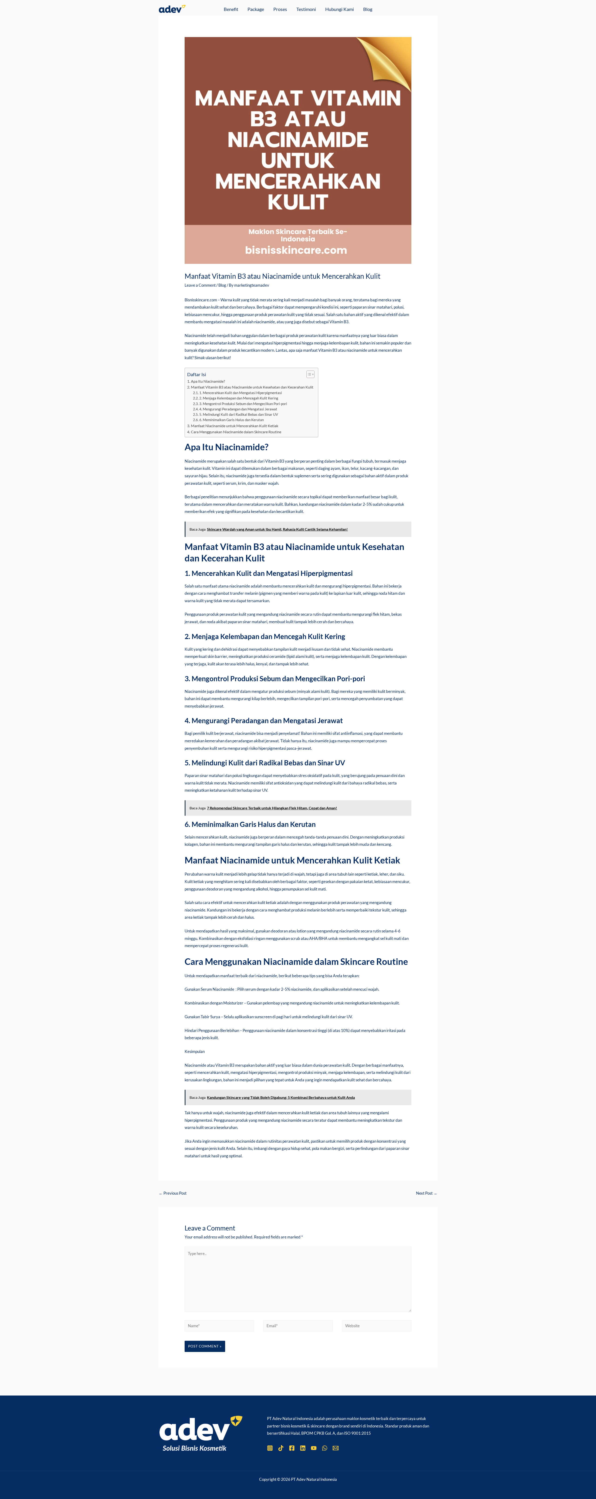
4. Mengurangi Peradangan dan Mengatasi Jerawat (238, 409)
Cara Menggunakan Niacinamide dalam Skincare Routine (236, 432)
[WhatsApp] (325, 1448)
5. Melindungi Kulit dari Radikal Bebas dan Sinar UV (238, 414)
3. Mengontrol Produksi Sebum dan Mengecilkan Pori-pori (243, 404)
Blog (367, 9)
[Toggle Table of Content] (308, 374)
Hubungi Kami (339, 9)
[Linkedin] (303, 1448)
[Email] (336, 1448)
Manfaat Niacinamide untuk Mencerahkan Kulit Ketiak (234, 425)
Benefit (231, 9)
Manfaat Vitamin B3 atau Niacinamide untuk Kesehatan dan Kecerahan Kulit (252, 387)
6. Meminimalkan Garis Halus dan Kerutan (231, 420)
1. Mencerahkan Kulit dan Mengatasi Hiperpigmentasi (240, 393)
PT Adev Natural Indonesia (290, 1418)
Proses (280, 9)
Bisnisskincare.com (201, 299)
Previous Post (172, 1193)
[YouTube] (314, 1448)
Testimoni (306, 9)
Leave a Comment (200, 285)
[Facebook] (292, 1448)
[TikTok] (281, 1448)
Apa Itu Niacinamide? (208, 381)
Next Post (426, 1193)
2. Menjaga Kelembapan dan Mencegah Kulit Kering (238, 398)
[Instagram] (270, 1448)
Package (255, 9)
